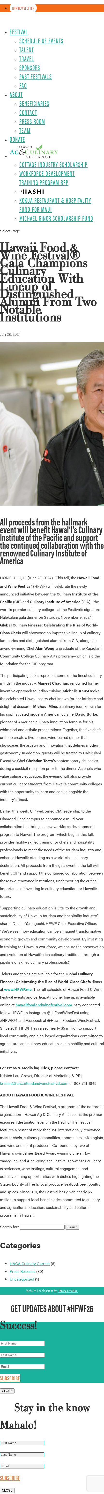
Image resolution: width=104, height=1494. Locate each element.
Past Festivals (35, 76)
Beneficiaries (34, 103)
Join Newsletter (23, 8)
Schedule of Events (41, 40)
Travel (26, 58)
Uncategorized (22, 1279)
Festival (19, 31)
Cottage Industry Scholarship (53, 164)
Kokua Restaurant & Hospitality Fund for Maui (55, 205)
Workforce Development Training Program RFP (47, 178)
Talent (26, 49)
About (16, 94)
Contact (28, 112)
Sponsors (29, 67)
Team (24, 130)
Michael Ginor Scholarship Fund (56, 218)
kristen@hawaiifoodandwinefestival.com (34, 1083)
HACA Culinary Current (30, 1263)
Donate (17, 139)
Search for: (9, 1226)
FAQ (23, 85)
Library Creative (68, 1290)
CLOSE (7, 1391)
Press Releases (22, 1271)
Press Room (32, 121)
